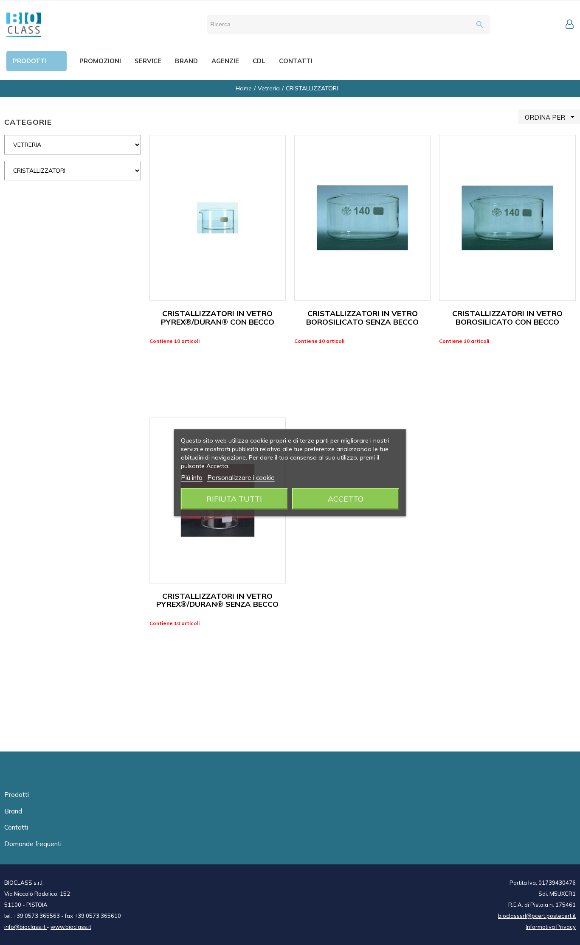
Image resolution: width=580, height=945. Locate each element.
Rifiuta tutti (234, 498)
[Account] (570, 24)
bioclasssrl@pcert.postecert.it (537, 915)
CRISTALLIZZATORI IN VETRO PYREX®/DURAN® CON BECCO (217, 317)
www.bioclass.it (71, 926)
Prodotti (16, 795)
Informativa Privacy (551, 926)
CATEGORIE (28, 122)
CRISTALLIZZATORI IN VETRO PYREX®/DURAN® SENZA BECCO (217, 600)
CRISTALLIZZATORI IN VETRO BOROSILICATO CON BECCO (507, 317)
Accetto (345, 498)
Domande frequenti (33, 844)
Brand (13, 811)
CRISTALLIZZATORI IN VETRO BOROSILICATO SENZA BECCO (362, 317)
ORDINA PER (551, 117)
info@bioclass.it (25, 926)
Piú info (192, 477)
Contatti (16, 827)
